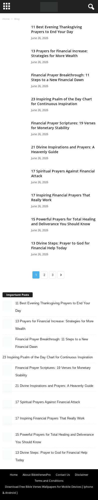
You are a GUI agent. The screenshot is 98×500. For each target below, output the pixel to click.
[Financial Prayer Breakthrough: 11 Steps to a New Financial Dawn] (15, 80)
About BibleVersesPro (37, 474)
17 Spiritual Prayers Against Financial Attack (47, 402)
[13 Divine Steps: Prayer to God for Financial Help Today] (15, 251)
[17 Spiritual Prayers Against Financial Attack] (15, 176)
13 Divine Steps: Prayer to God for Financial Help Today (60, 245)
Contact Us (63, 474)
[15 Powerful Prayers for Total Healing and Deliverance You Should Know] (15, 224)
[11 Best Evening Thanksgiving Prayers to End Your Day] (15, 32)
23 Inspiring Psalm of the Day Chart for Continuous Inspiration (61, 101)
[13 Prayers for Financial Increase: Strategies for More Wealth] (15, 56)
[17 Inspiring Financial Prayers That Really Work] (15, 200)
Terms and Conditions (49, 480)
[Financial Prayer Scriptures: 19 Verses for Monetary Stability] (15, 128)
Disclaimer (81, 474)
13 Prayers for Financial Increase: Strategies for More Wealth (59, 53)
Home (6, 19)
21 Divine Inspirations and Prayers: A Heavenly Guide (54, 386)
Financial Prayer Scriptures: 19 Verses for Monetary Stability (63, 125)
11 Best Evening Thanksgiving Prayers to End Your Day (56, 29)
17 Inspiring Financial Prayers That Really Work (50, 418)
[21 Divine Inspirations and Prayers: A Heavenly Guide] (15, 152)
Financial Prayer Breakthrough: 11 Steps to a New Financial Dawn (60, 77)
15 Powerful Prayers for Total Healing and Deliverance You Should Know (63, 221)
